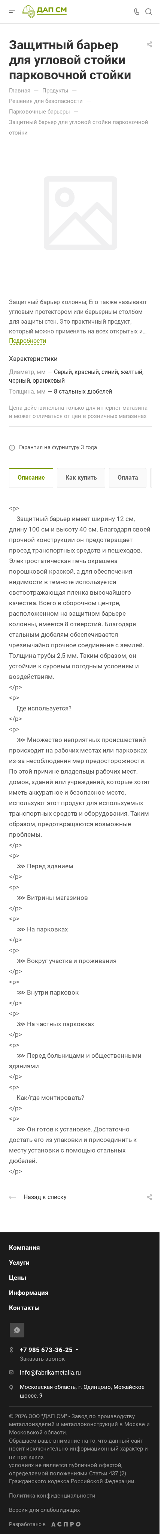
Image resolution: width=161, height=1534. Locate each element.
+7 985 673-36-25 (46, 1350)
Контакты (24, 1307)
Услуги (19, 1262)
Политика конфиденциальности (52, 1495)
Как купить (81, 477)
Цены (17, 1277)
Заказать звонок (42, 1358)
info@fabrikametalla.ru (50, 1372)
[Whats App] (17, 1330)
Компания (24, 1247)
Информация (29, 1292)
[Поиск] (148, 11)
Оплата (128, 477)
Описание (31, 477)
